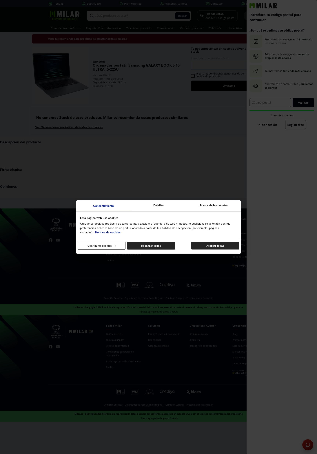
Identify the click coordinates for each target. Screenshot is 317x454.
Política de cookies (108, 232)
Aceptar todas (215, 245)
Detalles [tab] (158, 205)
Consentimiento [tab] (103, 205)
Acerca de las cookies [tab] (213, 205)
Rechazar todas (151, 245)
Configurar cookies (100, 245)
